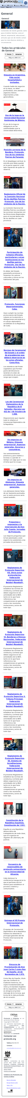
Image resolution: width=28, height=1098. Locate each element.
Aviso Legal (7, 1069)
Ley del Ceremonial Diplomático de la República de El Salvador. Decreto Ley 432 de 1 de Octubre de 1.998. (15, 407)
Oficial (23, 5)
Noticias (7, 847)
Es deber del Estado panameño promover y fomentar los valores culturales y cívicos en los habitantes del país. (14, 275)
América (7, 65)
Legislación (8, 803)
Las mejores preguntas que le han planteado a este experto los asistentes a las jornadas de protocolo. (14, 539)
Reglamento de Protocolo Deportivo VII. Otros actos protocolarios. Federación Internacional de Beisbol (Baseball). (14, 575)
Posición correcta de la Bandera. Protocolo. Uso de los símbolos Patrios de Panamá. (15, 153)
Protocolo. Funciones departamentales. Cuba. (15, 306)
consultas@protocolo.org (14, 1048)
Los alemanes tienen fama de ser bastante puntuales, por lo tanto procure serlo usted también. (14, 494)
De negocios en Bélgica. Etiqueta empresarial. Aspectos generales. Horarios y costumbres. (14, 444)
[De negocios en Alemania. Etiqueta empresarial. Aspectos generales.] (15, 472)
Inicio (9, 54)
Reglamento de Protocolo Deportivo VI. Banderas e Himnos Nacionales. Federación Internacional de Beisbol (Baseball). (15, 638)
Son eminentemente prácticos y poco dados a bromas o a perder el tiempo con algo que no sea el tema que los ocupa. (15, 457)
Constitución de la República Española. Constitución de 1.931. (14, 822)
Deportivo (8, 550)
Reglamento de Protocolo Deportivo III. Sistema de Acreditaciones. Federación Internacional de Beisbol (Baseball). (14, 763)
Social (5, 5)
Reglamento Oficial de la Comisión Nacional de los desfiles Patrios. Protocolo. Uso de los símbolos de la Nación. (15, 199)
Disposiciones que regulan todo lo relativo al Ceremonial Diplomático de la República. (14, 421)
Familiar (11, 5)
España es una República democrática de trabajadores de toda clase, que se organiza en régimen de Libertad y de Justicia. (15, 834)
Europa (7, 432)
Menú (25, 2)
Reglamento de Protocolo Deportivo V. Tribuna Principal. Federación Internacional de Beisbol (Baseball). (15, 700)
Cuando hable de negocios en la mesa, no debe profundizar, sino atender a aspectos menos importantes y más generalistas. (14, 91)
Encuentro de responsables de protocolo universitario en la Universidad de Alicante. (15, 869)
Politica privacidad (10, 1071)
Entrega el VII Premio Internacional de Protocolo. (14, 922)
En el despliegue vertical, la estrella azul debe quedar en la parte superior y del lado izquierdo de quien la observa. (14, 165)
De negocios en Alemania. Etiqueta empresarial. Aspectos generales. (14, 483)
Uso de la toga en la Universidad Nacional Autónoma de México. (14, 117)
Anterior (18, 54)
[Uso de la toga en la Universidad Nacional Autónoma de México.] (15, 108)
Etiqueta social (10, 505)
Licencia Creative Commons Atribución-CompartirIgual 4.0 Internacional (14, 1065)
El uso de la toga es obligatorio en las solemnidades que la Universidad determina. (13, 127)
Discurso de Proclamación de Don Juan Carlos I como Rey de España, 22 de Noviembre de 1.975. (15, 969)
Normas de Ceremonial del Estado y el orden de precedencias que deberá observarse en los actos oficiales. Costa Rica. (15, 356)
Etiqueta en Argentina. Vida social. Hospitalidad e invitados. (15, 78)
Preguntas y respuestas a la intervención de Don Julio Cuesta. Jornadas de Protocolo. (14, 527)
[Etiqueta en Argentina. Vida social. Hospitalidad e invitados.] (15, 67)
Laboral (17, 5)
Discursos (8, 948)
